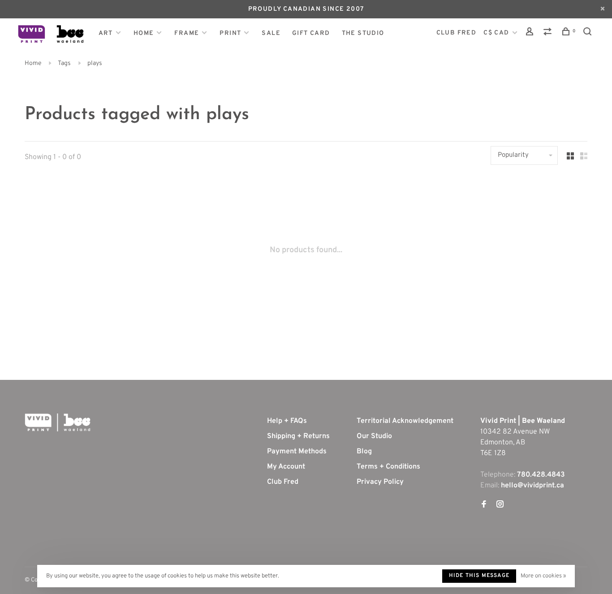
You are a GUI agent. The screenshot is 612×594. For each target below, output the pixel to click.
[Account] (531, 33)
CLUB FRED (456, 33)
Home (144, 33)
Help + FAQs (287, 421)
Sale (271, 33)
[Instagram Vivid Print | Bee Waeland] (500, 505)
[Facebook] (483, 505)
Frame (186, 33)
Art (106, 33)
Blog (364, 451)
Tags (64, 63)
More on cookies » (543, 576)
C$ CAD (497, 33)
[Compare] (548, 33)
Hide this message (479, 575)
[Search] (588, 33)
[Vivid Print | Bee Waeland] (58, 422)
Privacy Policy (380, 482)
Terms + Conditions (388, 466)
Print (230, 33)
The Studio (363, 33)
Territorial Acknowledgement (405, 421)
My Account (286, 466)
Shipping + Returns (298, 436)
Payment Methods (297, 451)
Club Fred (282, 482)
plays (94, 63)
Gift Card (311, 33)
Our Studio (374, 436)
